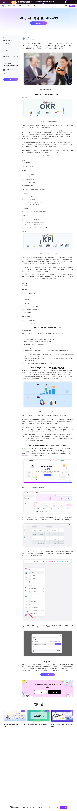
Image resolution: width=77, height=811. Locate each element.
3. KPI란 (6, 50)
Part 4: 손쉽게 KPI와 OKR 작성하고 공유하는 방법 (10, 70)
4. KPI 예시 (7, 54)
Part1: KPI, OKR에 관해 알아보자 (9, 40)
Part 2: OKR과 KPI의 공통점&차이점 (10, 56)
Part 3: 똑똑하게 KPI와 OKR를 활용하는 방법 (10, 66)
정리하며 (4, 73)
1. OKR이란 (7, 43)
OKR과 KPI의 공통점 (8, 60)
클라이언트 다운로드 (54, 692)
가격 (39, 5)
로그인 (66, 5)
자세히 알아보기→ (47, 156)
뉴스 (26, 33)
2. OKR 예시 (7, 47)
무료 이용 (72, 5)
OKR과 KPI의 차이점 (8, 63)
